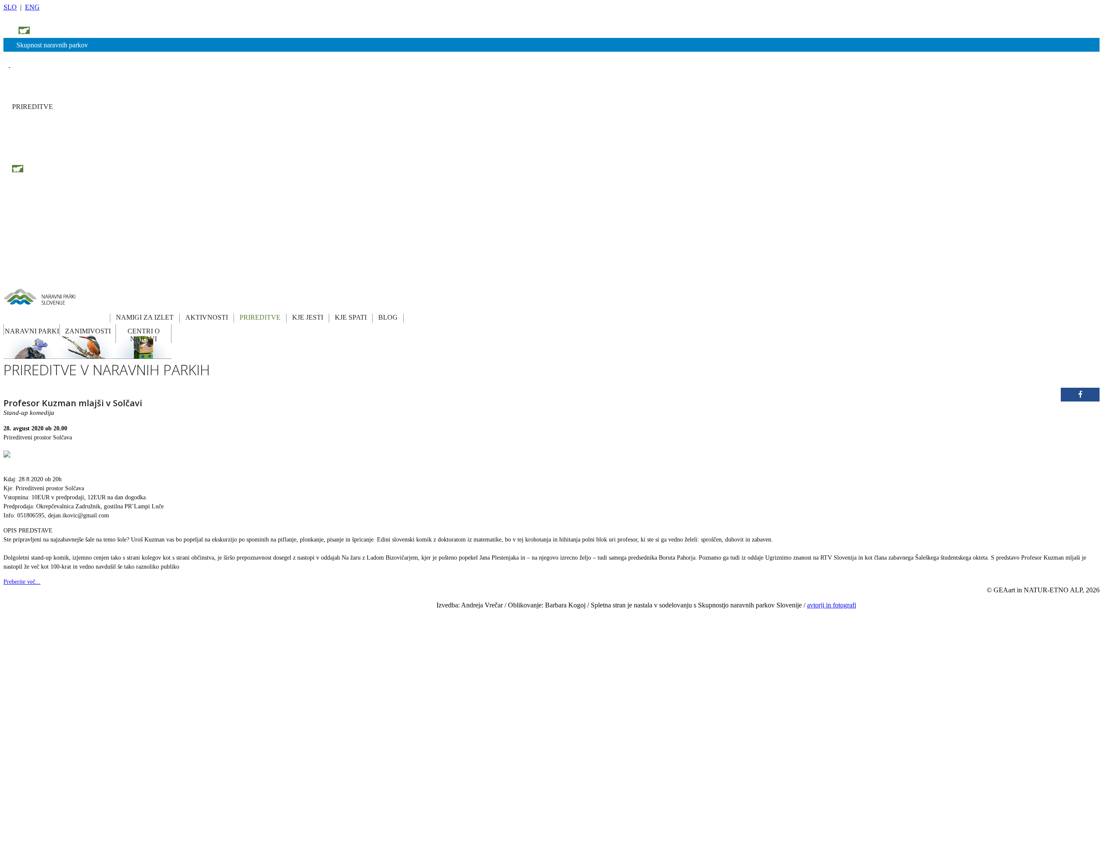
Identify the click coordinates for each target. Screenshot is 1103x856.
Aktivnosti (344, 615)
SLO (10, 7)
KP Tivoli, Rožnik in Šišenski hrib (184, 814)
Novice (400, 643)
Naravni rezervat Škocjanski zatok (183, 842)
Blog (338, 672)
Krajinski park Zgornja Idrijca (179, 828)
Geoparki (258, 629)
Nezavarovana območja (273, 686)
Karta (399, 601)
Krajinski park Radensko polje (180, 771)
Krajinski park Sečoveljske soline (183, 785)
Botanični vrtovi (265, 657)
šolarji (23, 20)
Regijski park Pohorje (171, 643)
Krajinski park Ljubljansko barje (182, 728)
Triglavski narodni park (172, 601)
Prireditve (343, 629)
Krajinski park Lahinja (171, 714)
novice (110, 31)
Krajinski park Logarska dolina (180, 743)
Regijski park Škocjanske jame (180, 657)
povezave (53, 31)
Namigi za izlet (348, 601)
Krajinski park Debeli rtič (174, 672)
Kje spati (342, 657)
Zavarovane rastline (269, 672)
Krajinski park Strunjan (172, 800)
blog (21, 153)
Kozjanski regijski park (172, 615)
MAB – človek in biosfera (276, 714)
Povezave (403, 615)
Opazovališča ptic (267, 601)
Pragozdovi (261, 643)
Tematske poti (263, 615)
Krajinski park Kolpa (170, 700)
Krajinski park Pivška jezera (177, 757)
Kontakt (401, 629)
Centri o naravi (408, 657)
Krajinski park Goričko (172, 686)
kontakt (84, 31)
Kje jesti (341, 643)
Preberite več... (22, 582)
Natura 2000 (262, 700)
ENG (32, 7)
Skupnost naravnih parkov (52, 45)
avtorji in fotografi (831, 605)
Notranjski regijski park (173, 629)
